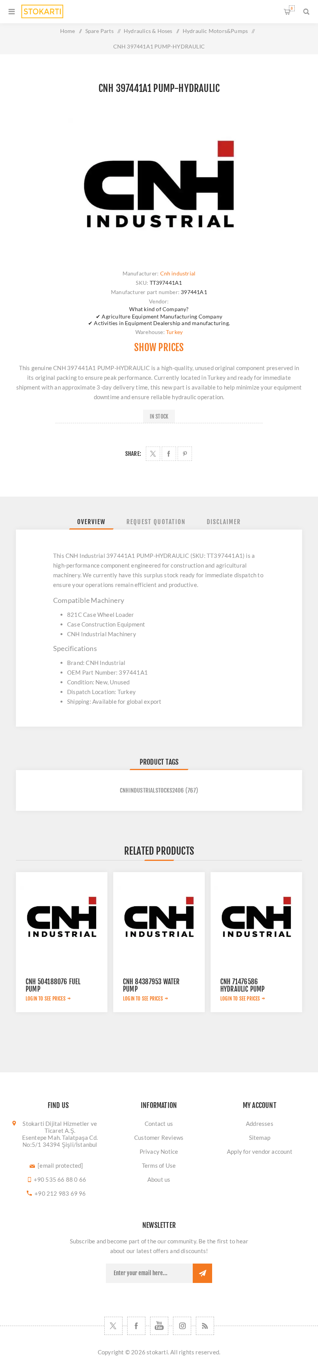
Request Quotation (156, 522)
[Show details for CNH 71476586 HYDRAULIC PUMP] (256, 918)
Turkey (174, 332)
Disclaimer (224, 522)
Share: (133, 453)
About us (159, 1179)
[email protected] (60, 1165)
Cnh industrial (178, 273)
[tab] (91, 522)
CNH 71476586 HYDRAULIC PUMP (242, 985)
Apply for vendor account (259, 1151)
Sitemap (259, 1137)
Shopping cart (292, 8)
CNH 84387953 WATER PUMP (151, 985)
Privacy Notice (159, 1151)
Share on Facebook (169, 454)
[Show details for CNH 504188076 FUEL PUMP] (61, 918)
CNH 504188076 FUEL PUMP (53, 985)
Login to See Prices (46, 998)
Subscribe (202, 1273)
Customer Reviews (158, 1137)
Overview (91, 522)
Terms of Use (159, 1165)
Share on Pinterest (185, 454)
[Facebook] (136, 1326)
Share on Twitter (153, 454)
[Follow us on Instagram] (182, 1326)
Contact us (159, 1123)
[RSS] (205, 1326)
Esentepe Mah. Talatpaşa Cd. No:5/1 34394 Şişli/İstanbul (60, 1141)
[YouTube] (159, 1326)
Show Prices (158, 347)
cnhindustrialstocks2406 (152, 790)
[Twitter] (113, 1326)
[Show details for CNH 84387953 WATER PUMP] (159, 918)
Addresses (259, 1123)
